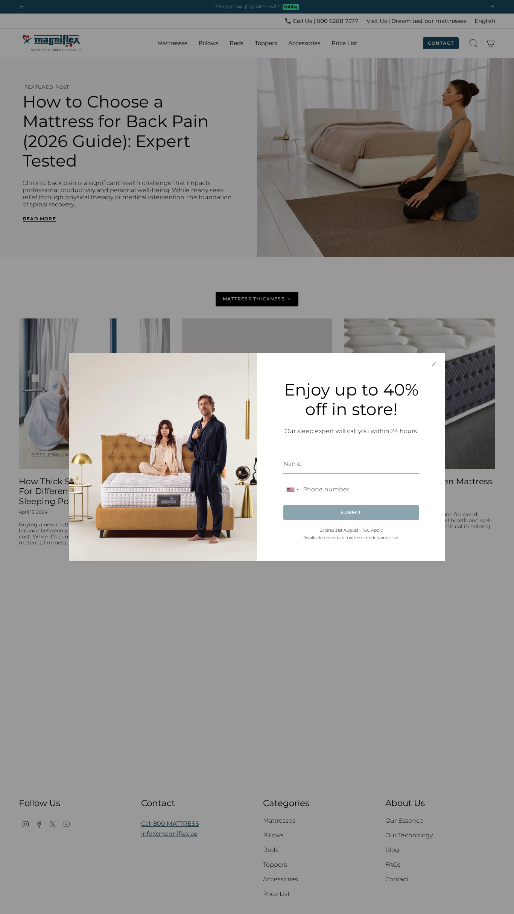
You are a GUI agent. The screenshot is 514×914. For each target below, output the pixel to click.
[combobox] (292, 489)
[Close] (434, 364)
